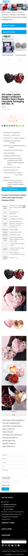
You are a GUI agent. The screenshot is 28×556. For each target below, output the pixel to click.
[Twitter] (6, 545)
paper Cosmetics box (9, 429)
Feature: (6, 153)
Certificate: (7, 150)
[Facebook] (3, 545)
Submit (5, 489)
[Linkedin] (9, 545)
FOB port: (6, 170)
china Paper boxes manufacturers (12, 435)
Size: (5, 138)
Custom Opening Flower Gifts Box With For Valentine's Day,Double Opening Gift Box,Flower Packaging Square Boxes (8, 55)
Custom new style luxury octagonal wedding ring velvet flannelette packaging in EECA (21, 55)
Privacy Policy (19, 554)
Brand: (5, 135)
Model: (5, 132)
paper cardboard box (9, 446)
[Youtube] (12, 545)
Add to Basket (12, 121)
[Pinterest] (18, 545)
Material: (6, 145)
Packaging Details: (9, 156)
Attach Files (6, 478)
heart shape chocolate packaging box (13, 420)
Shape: (16, 138)
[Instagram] (15, 545)
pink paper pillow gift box (10, 437)
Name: (5, 158)
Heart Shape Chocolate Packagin (12, 426)
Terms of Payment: (9, 173)
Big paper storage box (9, 443)
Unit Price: (6, 167)
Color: (12, 135)
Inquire (11, 117)
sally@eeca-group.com (9, 504)
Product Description (10, 189)
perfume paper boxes (9, 440)
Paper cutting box (8, 432)
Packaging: (7, 141)
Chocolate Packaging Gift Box (11, 423)
